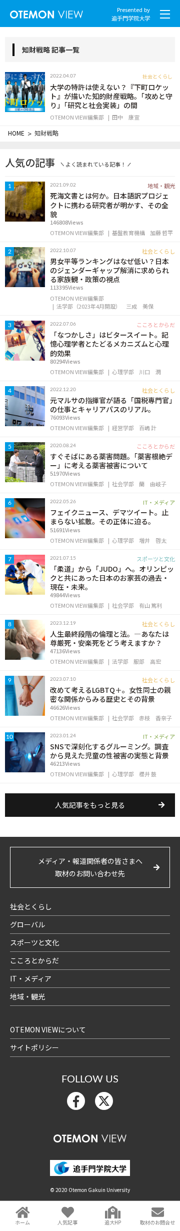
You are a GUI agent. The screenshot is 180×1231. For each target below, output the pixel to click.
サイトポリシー (34, 1047)
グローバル (27, 924)
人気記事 (68, 1222)
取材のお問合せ (157, 1222)
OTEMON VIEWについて (48, 1029)
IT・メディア (31, 978)
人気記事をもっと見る (90, 805)
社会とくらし (31, 906)
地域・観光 (27, 996)
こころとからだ (34, 960)
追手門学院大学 (131, 18)
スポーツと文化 (34, 942)
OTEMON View (90, 1136)
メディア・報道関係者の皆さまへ (90, 867)
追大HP (112, 1222)
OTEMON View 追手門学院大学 (46, 12)
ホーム (22, 1222)
